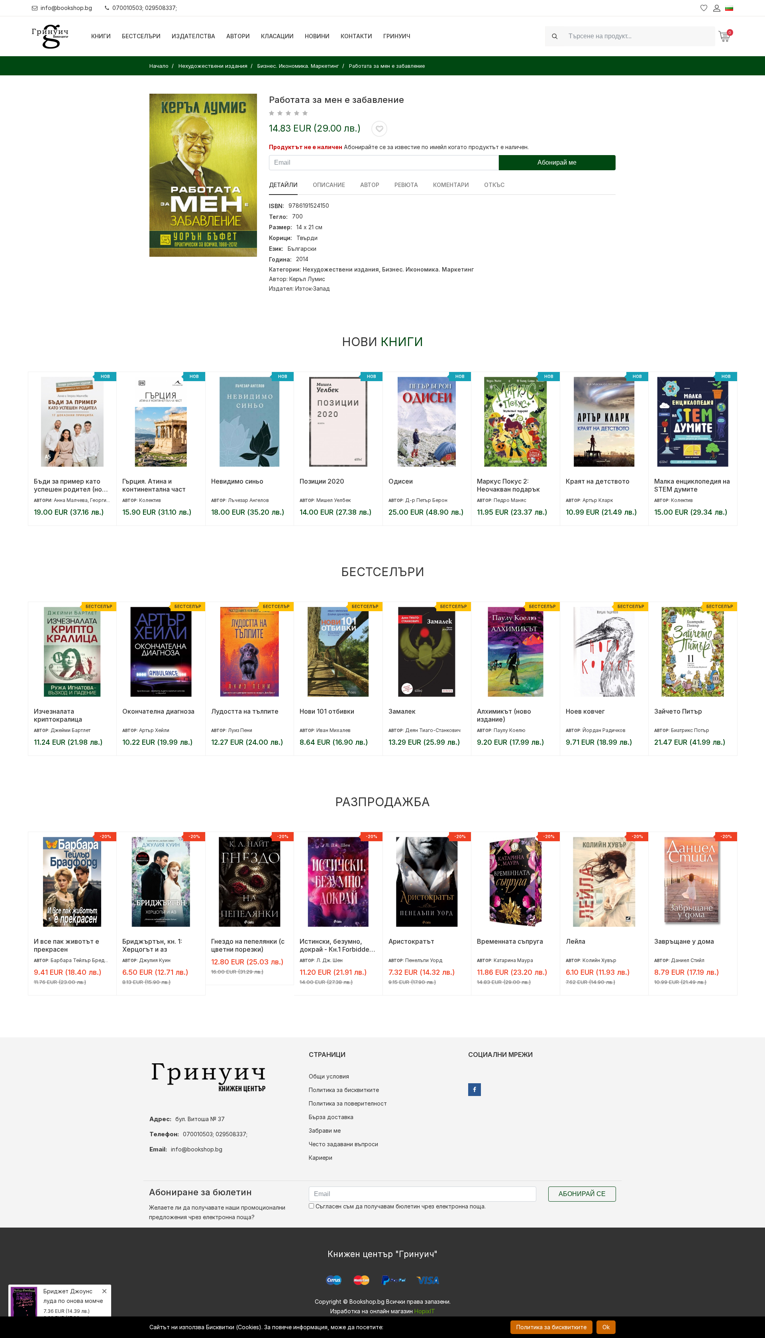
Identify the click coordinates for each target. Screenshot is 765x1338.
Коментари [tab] (451, 184)
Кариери (320, 1157)
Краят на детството (598, 481)
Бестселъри (141, 36)
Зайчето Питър (678, 711)
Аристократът (411, 941)
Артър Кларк (598, 500)
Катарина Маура (513, 960)
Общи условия (329, 1076)
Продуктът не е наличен (305, 147)
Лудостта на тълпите (245, 711)
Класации (277, 36)
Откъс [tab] (494, 184)
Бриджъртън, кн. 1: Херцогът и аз (152, 945)
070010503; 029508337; (144, 7)
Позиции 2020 (322, 481)
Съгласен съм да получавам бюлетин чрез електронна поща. (400, 1206)
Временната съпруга (510, 941)
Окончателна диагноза (158, 711)
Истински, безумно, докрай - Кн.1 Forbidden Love (336, 945)
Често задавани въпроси (343, 1144)
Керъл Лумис (307, 278)
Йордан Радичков (604, 730)
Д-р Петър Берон (426, 500)
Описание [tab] (329, 184)
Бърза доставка (331, 1117)
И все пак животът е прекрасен (66, 945)
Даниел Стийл (687, 960)
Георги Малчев (108, 500)
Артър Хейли (154, 730)
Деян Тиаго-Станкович (433, 730)
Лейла (575, 941)
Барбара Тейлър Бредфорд (84, 960)
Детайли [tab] (283, 184)
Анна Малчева (71, 500)
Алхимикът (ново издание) (504, 715)
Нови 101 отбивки (327, 711)
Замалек (402, 711)
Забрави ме (325, 1130)
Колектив (150, 500)
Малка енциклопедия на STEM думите (692, 485)
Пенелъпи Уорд (423, 960)
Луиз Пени (240, 730)
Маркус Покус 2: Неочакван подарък (508, 485)
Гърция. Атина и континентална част (154, 485)
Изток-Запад (312, 288)
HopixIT (424, 1311)
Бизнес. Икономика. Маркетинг (428, 269)
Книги (101, 36)
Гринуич (396, 36)
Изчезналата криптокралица (58, 715)
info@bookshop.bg (66, 7)
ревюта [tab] (406, 184)
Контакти (356, 36)
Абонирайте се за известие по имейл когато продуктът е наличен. (436, 147)
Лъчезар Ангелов (248, 500)
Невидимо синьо (237, 481)
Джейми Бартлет (70, 730)
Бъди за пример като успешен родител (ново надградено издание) (72, 485)
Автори (238, 36)
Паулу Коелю (510, 730)
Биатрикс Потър (690, 730)
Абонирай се (582, 1193)
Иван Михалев (333, 730)
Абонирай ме (557, 162)
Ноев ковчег (585, 711)
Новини (317, 36)
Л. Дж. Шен (329, 960)
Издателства (193, 36)
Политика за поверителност (348, 1103)
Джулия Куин (155, 960)
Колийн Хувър (599, 960)
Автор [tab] (369, 184)
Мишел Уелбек (333, 500)
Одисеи (400, 481)
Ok (606, 1327)
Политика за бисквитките (344, 1089)
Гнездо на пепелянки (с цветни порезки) (247, 945)
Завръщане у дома (684, 941)
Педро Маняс (510, 500)
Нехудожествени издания (341, 269)
